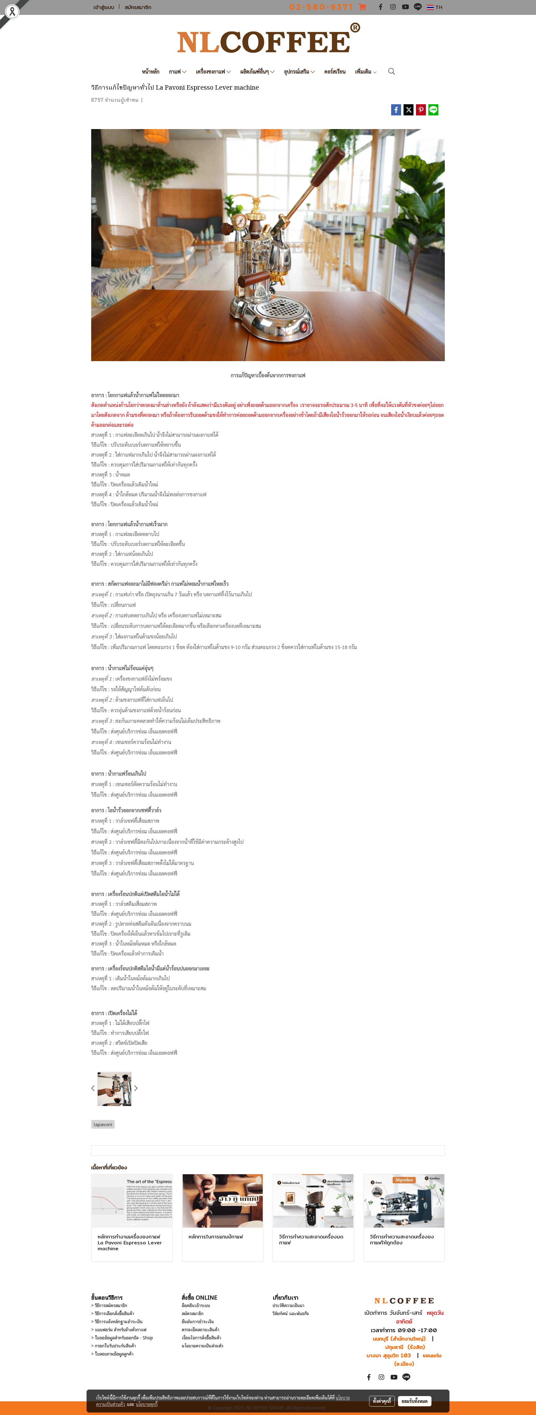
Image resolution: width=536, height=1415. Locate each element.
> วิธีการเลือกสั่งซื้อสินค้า (112, 1313)
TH (438, 7)
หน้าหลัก (150, 71)
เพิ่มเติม (364, 71)
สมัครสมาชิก (138, 7)
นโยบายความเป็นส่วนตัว (202, 1345)
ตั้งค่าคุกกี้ (382, 1401)
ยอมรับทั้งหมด (415, 1401)
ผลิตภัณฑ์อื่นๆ (255, 71)
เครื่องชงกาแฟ (211, 71)
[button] (392, 71)
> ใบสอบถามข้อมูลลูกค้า (112, 1353)
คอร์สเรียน (335, 71)
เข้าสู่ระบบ (104, 7)
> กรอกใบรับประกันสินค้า (113, 1345)
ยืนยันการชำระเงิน (198, 1321)
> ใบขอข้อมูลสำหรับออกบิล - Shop (122, 1337)
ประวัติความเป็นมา (288, 1305)
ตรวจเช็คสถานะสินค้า (200, 1329)
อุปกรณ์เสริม (297, 71)
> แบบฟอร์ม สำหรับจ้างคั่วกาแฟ (118, 1329)
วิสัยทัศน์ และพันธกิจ (291, 1313)
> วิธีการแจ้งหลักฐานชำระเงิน (117, 1321)
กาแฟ (175, 71)
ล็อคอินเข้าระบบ (196, 1305)
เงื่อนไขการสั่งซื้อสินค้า (201, 1337)
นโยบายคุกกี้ (147, 1404)
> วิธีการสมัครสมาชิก (109, 1305)
